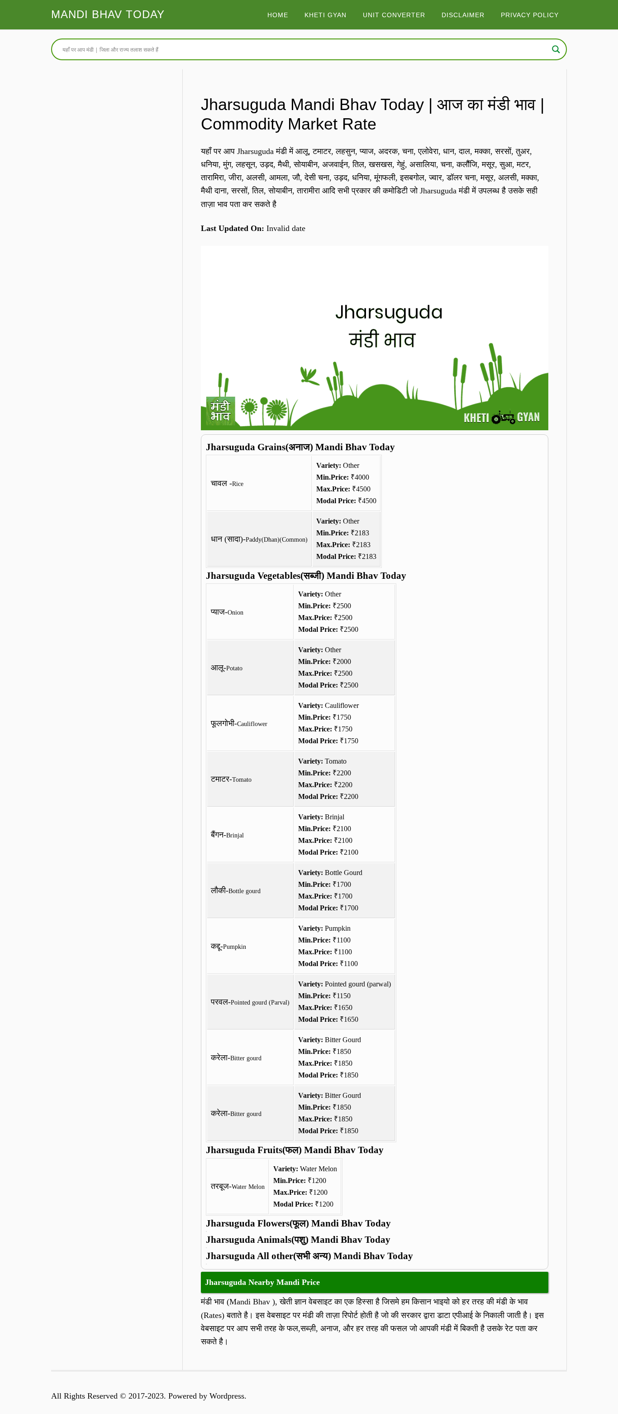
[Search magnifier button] (556, 49)
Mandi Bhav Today (108, 14)
